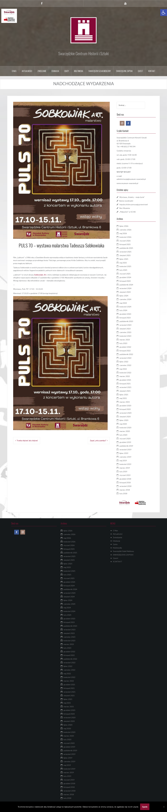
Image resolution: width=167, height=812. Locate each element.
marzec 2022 (125, 376)
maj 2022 (123, 369)
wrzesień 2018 (125, 486)
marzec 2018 (125, 490)
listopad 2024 (125, 281)
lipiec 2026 (124, 226)
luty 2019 (123, 471)
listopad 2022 (125, 350)
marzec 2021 (125, 402)
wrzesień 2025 (125, 252)
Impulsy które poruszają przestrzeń (133, 204)
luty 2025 (123, 270)
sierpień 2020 (125, 416)
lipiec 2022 (124, 361)
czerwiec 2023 (125, 332)
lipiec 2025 (124, 259)
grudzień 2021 (125, 380)
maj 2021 (123, 398)
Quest (140, 71)
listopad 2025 (125, 244)
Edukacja (55, 71)
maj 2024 (123, 303)
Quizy (66, 71)
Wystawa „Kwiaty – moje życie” (132, 197)
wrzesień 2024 (125, 288)
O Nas (14, 71)
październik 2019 (126, 446)
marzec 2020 (125, 431)
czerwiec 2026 (125, 230)
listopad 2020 (125, 409)
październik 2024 (126, 285)
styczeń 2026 (125, 241)
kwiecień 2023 (125, 336)
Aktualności (27, 71)
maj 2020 (123, 424)
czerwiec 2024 (125, 299)
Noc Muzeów (124, 208)
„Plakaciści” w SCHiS (127, 212)
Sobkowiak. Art (40, 275)
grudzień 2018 (125, 479)
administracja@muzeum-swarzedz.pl (131, 179)
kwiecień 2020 (125, 427)
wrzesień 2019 (125, 449)
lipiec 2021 (124, 394)
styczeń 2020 (125, 438)
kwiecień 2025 (125, 266)
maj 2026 (123, 233)
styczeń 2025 (125, 274)
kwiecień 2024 (125, 307)
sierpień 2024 (125, 292)
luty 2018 (123, 493)
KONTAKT (151, 71)
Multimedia (78, 71)
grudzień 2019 (125, 442)
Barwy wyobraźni (126, 201)
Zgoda (144, 807)
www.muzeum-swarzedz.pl (127, 183)
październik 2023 (126, 321)
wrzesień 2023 (125, 325)
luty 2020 (123, 435)
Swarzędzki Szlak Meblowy (99, 71)
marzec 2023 (125, 339)
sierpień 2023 (125, 328)
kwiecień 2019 (125, 464)
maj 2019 (123, 460)
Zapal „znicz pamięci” (98, 440)
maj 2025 (123, 263)
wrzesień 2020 (125, 413)
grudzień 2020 (125, 405)
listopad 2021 (125, 383)
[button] (163, 12)
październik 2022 (126, 354)
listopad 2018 (125, 482)
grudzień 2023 (125, 314)
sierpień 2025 (125, 255)
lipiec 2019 (124, 453)
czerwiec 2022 (125, 365)
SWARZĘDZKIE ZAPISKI (124, 71)
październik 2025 (126, 248)
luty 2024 (123, 310)
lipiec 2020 (124, 420)
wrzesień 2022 (125, 358)
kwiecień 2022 (125, 372)
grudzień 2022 (125, 347)
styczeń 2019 (125, 475)
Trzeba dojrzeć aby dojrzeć (27, 440)
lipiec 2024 (124, 296)
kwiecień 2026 (125, 237)
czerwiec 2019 (125, 457)
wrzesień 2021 (125, 387)
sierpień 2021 (125, 391)
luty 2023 (123, 343)
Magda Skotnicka (71, 251)
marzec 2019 (125, 468)
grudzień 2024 (125, 277)
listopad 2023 (125, 318)
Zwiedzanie (41, 71)
